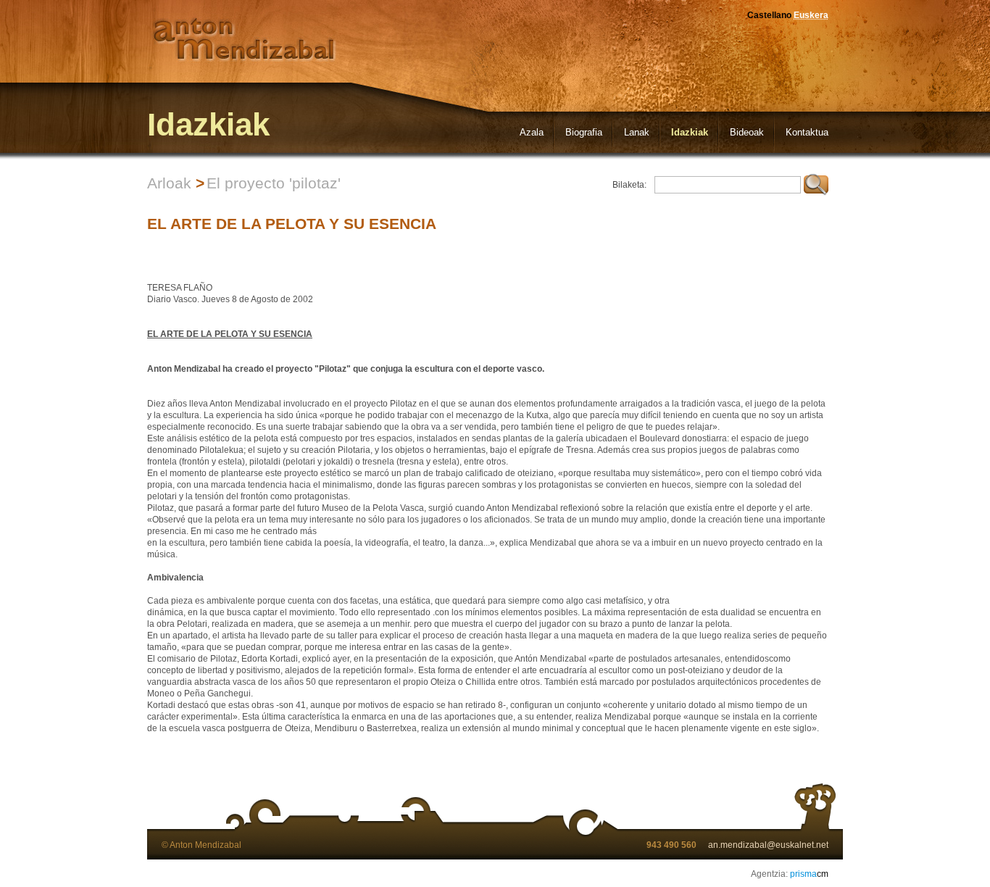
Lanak (636, 132)
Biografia (583, 132)
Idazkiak (689, 132)
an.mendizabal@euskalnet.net (768, 845)
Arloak (169, 183)
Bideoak (747, 132)
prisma (809, 874)
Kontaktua (807, 132)
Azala (532, 132)
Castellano (769, 15)
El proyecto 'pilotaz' (274, 183)
